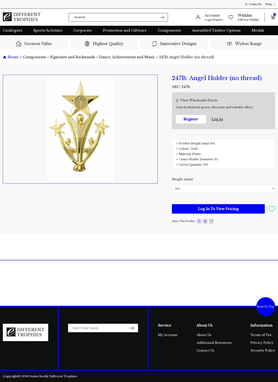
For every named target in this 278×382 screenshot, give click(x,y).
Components (169, 30)
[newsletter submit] (131, 328)
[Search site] (162, 17)
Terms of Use (261, 335)
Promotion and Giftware (125, 30)
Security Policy (262, 350)
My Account (168, 335)
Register (190, 119)
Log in (217, 119)
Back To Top (265, 306)
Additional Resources (214, 343)
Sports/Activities (47, 30)
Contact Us (255, 4)
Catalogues (12, 30)
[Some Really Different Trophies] (22, 17)
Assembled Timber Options (216, 30)
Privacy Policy (261, 343)
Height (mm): (182, 179)
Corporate (82, 30)
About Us (203, 335)
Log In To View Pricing (218, 209)
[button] (272, 208)
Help (269, 4)
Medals (258, 30)
